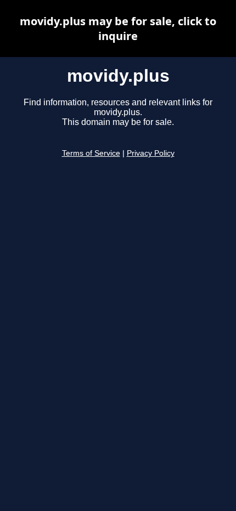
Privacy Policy (151, 153)
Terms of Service (91, 153)
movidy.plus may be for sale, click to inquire (118, 28)
